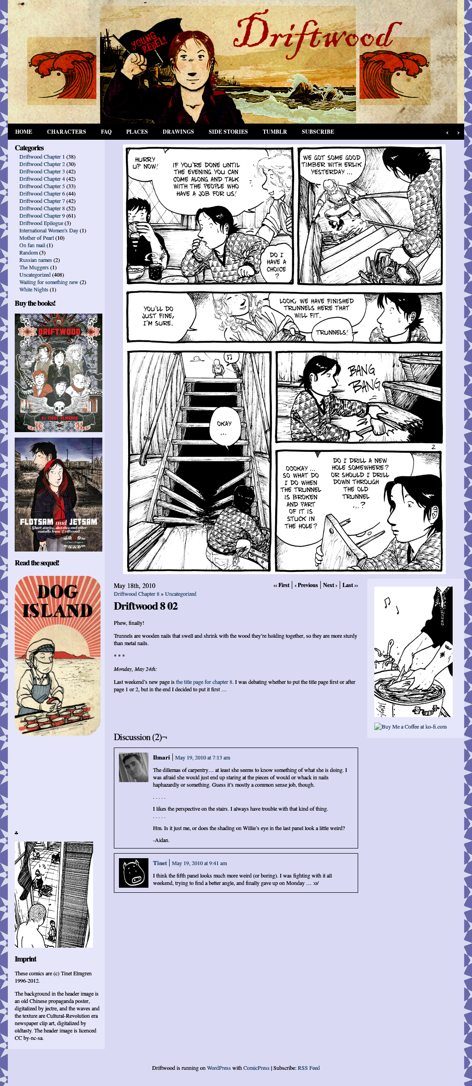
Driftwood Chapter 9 (42, 215)
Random (28, 252)
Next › (330, 585)
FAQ (106, 132)
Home (23, 132)
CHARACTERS (66, 132)
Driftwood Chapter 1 (42, 156)
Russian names (35, 259)
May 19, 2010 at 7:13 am (202, 757)
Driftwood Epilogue (41, 222)
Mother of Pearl (36, 237)
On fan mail (32, 245)
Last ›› (350, 585)
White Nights (33, 289)
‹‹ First (281, 585)
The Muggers (34, 267)
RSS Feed (309, 1067)
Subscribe (318, 132)
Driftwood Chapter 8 (42, 208)
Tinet (160, 862)
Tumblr (275, 132)
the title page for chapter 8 (204, 681)
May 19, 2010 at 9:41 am (199, 862)
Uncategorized (35, 274)
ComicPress (256, 1067)
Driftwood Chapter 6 (42, 193)
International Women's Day (48, 230)
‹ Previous (306, 585)
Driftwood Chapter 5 (42, 186)
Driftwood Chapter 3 (42, 171)
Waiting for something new (48, 281)
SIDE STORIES (228, 132)
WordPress (219, 1067)
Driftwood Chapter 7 (42, 200)
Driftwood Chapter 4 (42, 178)
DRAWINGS (178, 132)
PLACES (137, 132)
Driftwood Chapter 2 (42, 163)
